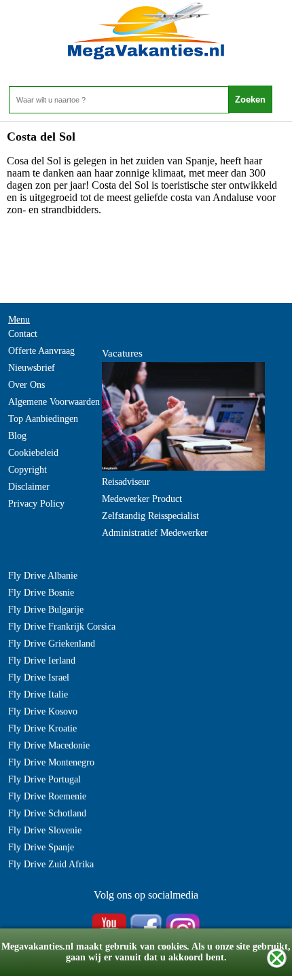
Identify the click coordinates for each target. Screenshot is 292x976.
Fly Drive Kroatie (42, 728)
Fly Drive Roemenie (47, 796)
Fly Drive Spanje (41, 847)
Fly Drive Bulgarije (46, 609)
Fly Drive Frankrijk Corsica (61, 626)
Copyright (27, 470)
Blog (17, 436)
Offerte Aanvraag (41, 351)
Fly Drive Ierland (41, 660)
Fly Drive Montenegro (51, 762)
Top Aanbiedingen (43, 419)
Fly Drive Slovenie (44, 830)
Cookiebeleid (33, 453)
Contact (22, 334)
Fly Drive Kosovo (42, 711)
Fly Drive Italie (38, 694)
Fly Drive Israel (38, 677)
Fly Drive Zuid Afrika (51, 864)
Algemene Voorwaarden (54, 402)
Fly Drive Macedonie (49, 745)
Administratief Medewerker (155, 533)
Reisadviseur (126, 482)
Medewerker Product (142, 499)
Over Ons (26, 385)
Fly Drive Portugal (44, 779)
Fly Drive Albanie (42, 576)
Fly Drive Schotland (47, 813)
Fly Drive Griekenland (51, 643)
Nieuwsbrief (31, 368)
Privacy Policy (36, 504)
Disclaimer (29, 487)
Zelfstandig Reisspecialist (150, 516)
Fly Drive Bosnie (41, 593)
